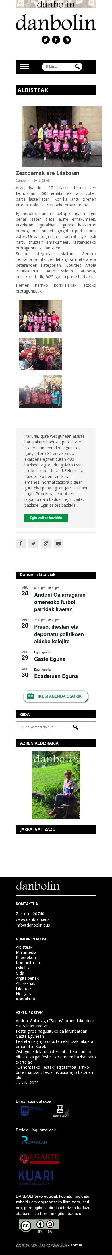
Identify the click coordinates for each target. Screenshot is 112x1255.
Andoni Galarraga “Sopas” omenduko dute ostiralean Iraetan (55, 1023)
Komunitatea (28, 962)
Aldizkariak (25, 983)
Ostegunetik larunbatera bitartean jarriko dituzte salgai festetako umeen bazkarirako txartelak (56, 1057)
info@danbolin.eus (33, 925)
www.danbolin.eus (32, 919)
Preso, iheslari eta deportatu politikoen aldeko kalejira (59, 634)
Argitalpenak (27, 978)
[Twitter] (33, 543)
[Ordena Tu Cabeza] (41, 1245)
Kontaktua (25, 999)
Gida (20, 973)
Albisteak (24, 947)
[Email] (58, 543)
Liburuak (24, 988)
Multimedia (26, 952)
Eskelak (23, 968)
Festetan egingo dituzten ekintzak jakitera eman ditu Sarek (54, 1044)
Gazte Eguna (49, 659)
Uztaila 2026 (27, 1082)
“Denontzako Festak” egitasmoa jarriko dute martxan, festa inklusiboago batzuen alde (54, 1072)
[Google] (46, 543)
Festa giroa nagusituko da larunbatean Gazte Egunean (51, 1033)
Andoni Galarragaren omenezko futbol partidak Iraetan (60, 602)
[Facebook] (21, 543)
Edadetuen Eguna (56, 676)
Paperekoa (26, 957)
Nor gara (24, 993)
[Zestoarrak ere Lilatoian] (62, 136)
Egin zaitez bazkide (46, 518)
